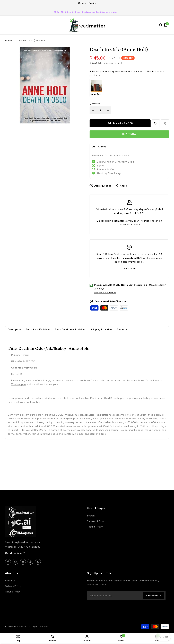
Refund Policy (12, 591)
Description (14, 329)
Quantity (95, 103)
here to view (111, 12)
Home (8, 40)
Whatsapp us (18, 384)
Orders (82, 3)
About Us (122, 329)
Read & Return (95, 526)
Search (91, 515)
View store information (105, 292)
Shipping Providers (101, 329)
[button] (156, 123)
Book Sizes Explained (38, 329)
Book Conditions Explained (70, 329)
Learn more (129, 268)
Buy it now (129, 134)
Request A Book (96, 521)
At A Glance (99, 146)
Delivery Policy (13, 586)
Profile (92, 3)
